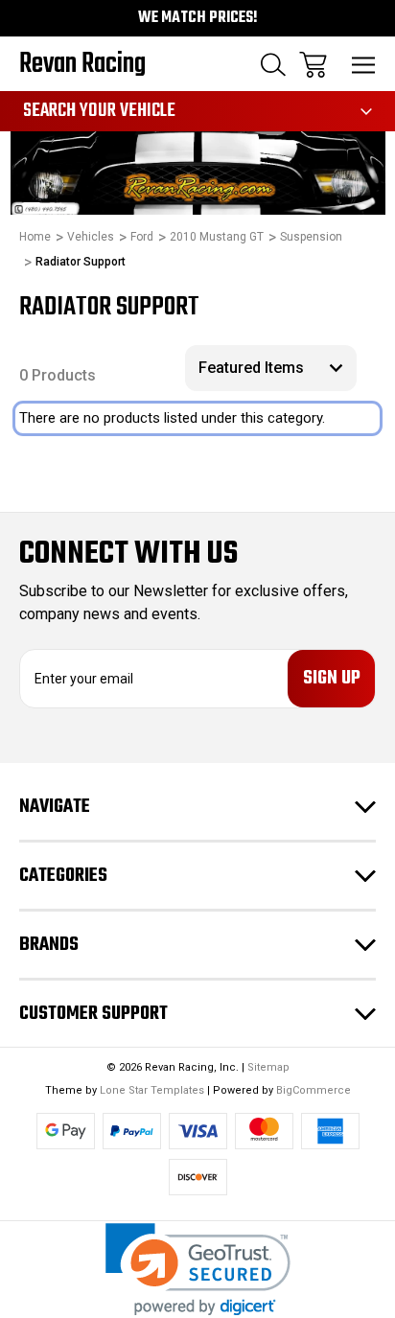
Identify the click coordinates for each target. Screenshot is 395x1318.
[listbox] (271, 368)
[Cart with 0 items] (313, 65)
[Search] (273, 65)
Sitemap (268, 1067)
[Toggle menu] (363, 64)
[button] (198, 1269)
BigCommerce (313, 1090)
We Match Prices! (198, 18)
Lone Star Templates (152, 1090)
